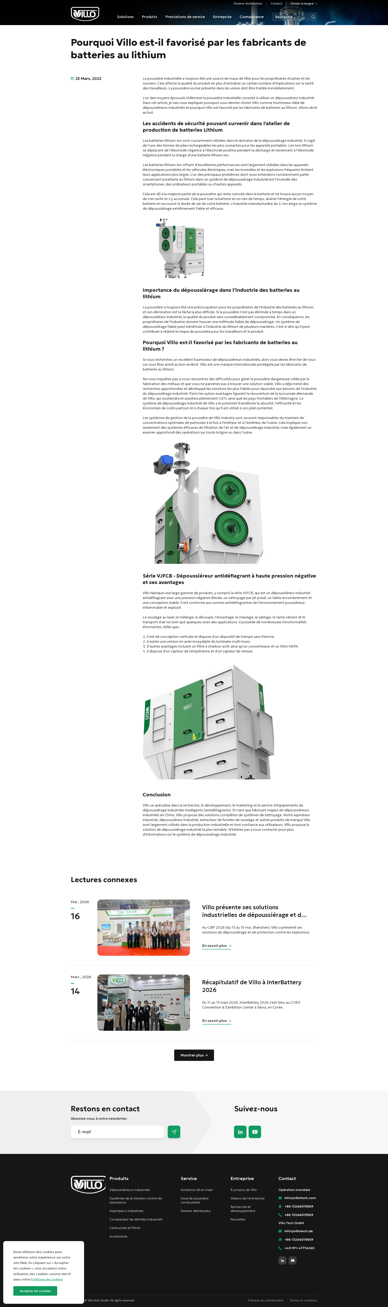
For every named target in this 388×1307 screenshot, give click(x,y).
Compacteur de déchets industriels (136, 1219)
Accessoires (119, 1236)
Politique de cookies (47, 1279)
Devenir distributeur (248, 3)
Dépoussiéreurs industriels (130, 1190)
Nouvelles (238, 1219)
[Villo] (85, 14)
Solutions (125, 16)
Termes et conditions (303, 1300)
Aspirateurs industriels (126, 1211)
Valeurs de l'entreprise (248, 1198)
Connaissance (252, 16)
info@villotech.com (376, 1296)
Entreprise (222, 16)
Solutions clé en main (197, 1190)
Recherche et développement (243, 1209)
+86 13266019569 (299, 1206)
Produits (149, 16)
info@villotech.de (299, 1231)
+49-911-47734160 (299, 1248)
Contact (276, 3)
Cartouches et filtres (125, 1228)
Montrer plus (192, 1055)
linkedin (240, 1132)
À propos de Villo (244, 1190)
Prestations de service (185, 16)
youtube (255, 1132)
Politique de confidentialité (265, 1300)
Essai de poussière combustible (195, 1200)
